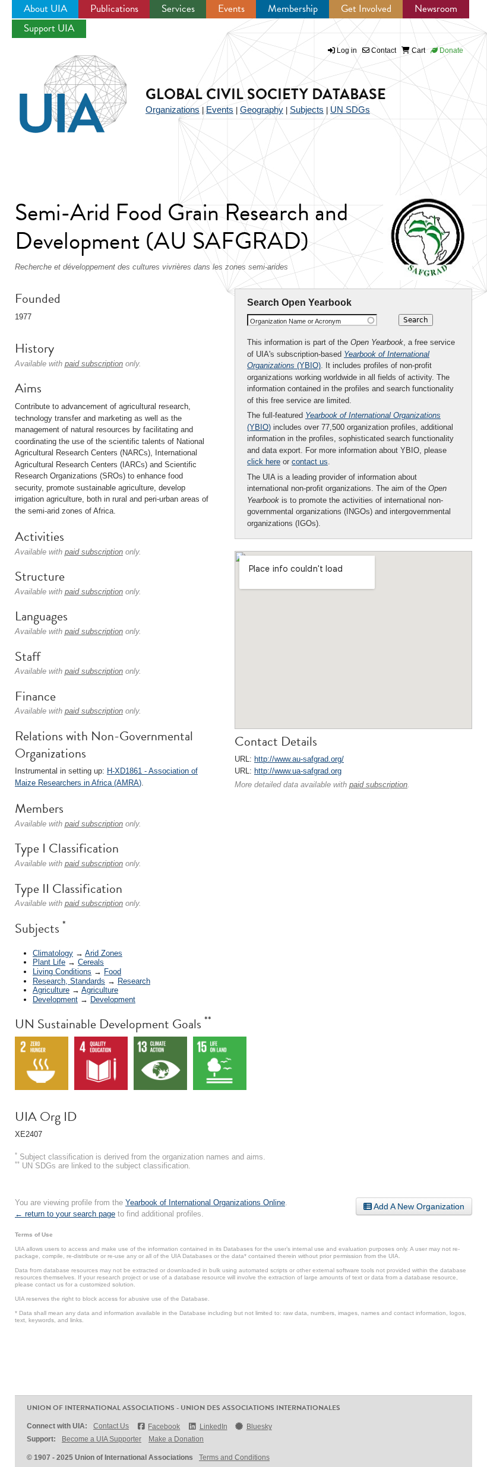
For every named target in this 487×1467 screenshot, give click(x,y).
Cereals (91, 962)
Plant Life (49, 962)
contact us (310, 461)
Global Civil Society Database (266, 94)
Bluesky (259, 1426)
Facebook (164, 1426)
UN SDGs (350, 109)
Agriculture (51, 990)
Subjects (307, 109)
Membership (293, 8)
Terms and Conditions (234, 1457)
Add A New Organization (418, 1206)
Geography (261, 109)
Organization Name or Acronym (295, 321)
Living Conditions (62, 971)
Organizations (173, 109)
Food (112, 971)
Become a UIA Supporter (101, 1439)
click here (263, 461)
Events (231, 8)
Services (178, 8)
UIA (59, 87)
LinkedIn (213, 1426)
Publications (114, 8)
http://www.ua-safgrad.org (297, 770)
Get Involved (366, 8)
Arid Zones (103, 953)
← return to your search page (65, 1213)
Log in (347, 50)
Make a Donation (176, 1439)
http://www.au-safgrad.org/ (299, 759)
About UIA (45, 8)
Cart (417, 50)
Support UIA (49, 28)
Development (55, 999)
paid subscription (378, 784)
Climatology (53, 953)
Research (134, 981)
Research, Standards (69, 981)
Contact (382, 50)
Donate (450, 50)
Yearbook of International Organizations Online (205, 1202)
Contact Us (111, 1426)
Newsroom (436, 8)
